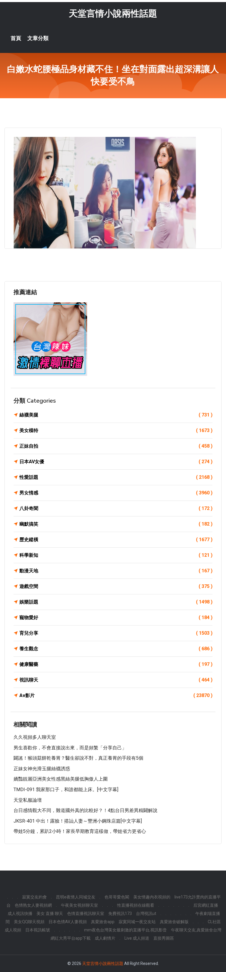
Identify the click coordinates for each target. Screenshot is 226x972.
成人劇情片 (105, 938)
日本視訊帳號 (37, 930)
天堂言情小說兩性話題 (113, 13)
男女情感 (115, 493)
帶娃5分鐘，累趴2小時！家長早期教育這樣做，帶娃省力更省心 (80, 831)
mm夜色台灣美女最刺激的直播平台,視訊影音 (125, 930)
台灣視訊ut (146, 913)
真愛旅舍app (102, 921)
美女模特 (115, 430)
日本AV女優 (115, 461)
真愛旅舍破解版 (174, 921)
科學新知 (115, 555)
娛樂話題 (115, 602)
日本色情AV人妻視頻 (68, 921)
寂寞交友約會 (34, 897)
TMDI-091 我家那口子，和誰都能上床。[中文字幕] (66, 789)
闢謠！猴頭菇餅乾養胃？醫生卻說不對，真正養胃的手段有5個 (78, 758)
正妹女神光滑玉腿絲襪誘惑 (42, 768)
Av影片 (115, 695)
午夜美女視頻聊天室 (79, 905)
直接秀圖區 (163, 938)
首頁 (16, 38)
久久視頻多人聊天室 (35, 737)
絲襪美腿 (115, 415)
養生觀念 (115, 648)
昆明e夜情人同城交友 (75, 897)
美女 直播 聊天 (49, 913)
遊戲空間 (115, 586)
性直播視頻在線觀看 (135, 905)
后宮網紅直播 (205, 905)
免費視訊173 (120, 913)
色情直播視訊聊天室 (85, 913)
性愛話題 (115, 477)
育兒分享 (115, 633)
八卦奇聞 (115, 508)
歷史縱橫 (115, 539)
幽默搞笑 (115, 524)
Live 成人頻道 (136, 938)
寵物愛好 (115, 617)
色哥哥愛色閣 (116, 897)
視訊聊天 (115, 680)
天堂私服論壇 (28, 800)
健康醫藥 (115, 664)
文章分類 (38, 38)
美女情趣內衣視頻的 (151, 897)
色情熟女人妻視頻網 (33, 905)
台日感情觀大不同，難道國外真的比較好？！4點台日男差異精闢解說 (85, 810)
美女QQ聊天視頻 (29, 921)
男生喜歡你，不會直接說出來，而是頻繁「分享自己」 (70, 748)
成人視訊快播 (20, 913)
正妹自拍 (115, 446)
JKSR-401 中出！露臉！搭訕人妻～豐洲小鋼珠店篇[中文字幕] (78, 821)
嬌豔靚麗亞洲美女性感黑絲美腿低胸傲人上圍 (61, 779)
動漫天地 (115, 570)
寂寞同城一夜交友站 (137, 921)
